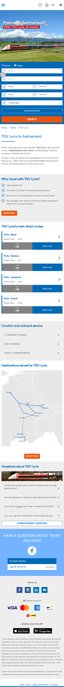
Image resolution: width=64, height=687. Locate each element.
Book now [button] (9, 213)
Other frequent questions (32, 523)
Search (32, 119)
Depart (11, 86)
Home (4, 128)
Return (6, 66)
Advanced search (32, 111)
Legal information (40, 685)
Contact (54, 685)
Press (28, 685)
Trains (13, 128)
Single (19, 66)
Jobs (21, 685)
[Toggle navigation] (60, 5)
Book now (32, 456)
